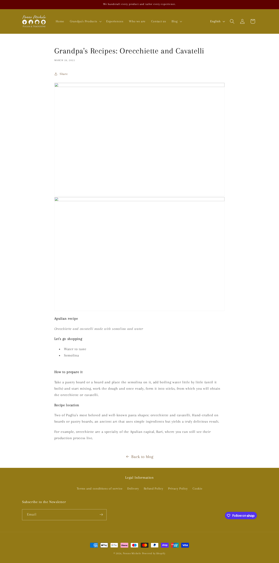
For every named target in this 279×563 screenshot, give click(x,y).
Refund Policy (153, 488)
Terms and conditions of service (100, 488)
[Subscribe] (101, 514)
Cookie (197, 488)
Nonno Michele (132, 553)
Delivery (133, 488)
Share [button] (64, 74)
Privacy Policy (178, 488)
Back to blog (142, 456)
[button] (85, 21)
